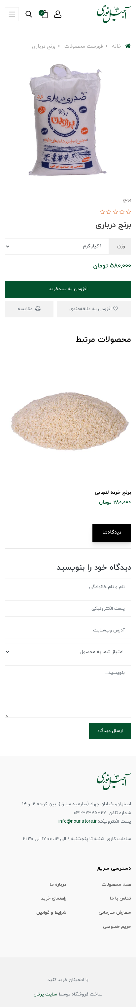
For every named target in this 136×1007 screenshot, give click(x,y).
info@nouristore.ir (77, 821)
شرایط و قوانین (51, 912)
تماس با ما (120, 898)
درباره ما (58, 884)
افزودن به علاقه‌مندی (91, 309)
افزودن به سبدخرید (68, 289)
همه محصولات (116, 884)
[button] (57, 14)
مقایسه (25, 309)
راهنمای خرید (53, 898)
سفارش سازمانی (115, 912)
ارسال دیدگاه (110, 731)
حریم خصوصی (117, 927)
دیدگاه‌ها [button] (111, 532)
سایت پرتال (45, 994)
